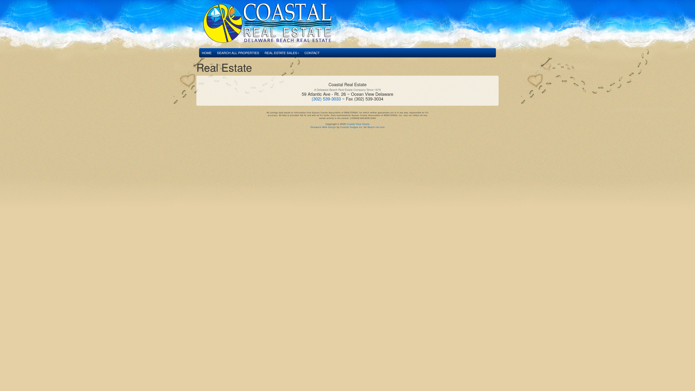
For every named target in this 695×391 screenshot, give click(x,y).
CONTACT (312, 52)
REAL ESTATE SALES (281, 52)
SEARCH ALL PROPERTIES (238, 52)
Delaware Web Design (323, 127)
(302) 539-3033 (326, 98)
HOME (207, 52)
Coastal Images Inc (351, 127)
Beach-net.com (376, 127)
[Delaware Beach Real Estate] (266, 23)
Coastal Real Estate (358, 123)
